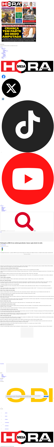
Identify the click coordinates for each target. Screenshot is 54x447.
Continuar (46, 396)
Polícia (4, 49)
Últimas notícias (3, 48)
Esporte (3, 375)
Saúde (4, 51)
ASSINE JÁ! (1, 205)
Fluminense (4, 55)
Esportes (3, 53)
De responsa (4, 50)
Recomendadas (2, 363)
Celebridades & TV (4, 210)
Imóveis (4, 52)
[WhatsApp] (2, 250)
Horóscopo (3, 208)
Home (2, 57)
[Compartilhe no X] (2, 249)
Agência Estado (3, 244)
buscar (34, 230)
